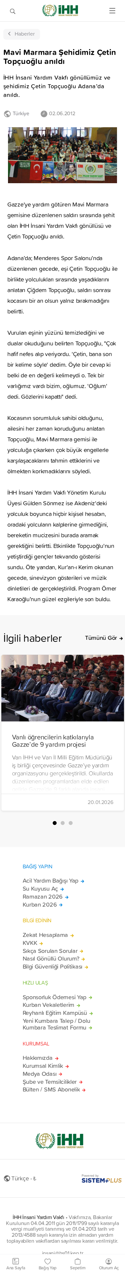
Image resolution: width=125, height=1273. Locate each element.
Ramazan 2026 (43, 896)
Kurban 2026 (40, 904)
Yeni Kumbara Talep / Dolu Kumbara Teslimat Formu (56, 1024)
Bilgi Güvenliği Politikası (53, 966)
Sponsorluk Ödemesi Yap (55, 997)
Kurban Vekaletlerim (49, 1005)
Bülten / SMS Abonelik (51, 1089)
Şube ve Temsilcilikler (50, 1081)
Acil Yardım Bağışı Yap (51, 880)
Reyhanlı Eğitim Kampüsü (55, 1013)
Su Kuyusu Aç (40, 888)
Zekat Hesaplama (45, 935)
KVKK (30, 943)
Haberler (25, 33)
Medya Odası (40, 1073)
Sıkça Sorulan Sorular (50, 951)
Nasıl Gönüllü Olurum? (51, 958)
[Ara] (12, 10)
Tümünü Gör (101, 638)
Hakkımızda (38, 1058)
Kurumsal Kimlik (43, 1065)
